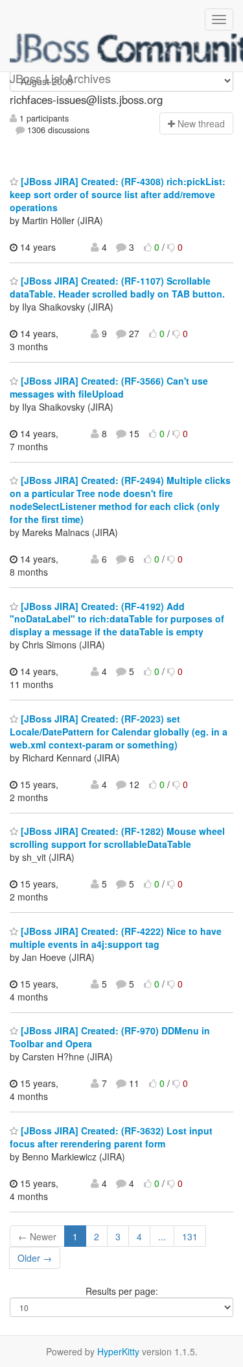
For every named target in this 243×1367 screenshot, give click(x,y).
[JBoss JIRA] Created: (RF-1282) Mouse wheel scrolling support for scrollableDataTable (117, 837)
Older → (34, 1257)
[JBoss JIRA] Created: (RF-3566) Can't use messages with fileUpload (109, 387)
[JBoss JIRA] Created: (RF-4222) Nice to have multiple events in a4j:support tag (116, 938)
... (162, 1236)
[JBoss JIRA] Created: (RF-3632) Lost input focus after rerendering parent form (111, 1137)
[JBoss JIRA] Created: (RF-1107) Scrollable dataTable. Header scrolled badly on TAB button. (117, 287)
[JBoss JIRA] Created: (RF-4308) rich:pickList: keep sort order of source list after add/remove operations (118, 194)
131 (190, 1236)
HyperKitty (118, 1351)
